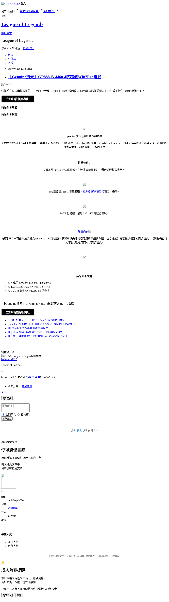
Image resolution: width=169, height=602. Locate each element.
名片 (10, 62)
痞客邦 (30, 377)
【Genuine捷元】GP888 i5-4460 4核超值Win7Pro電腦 (54, 77)
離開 (19, 595)
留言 (37, 377)
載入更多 (7, 398)
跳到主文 (6, 33)
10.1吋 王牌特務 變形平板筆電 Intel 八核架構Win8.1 (37, 336)
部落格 (12, 59)
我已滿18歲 (8, 595)
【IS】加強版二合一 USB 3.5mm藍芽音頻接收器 (36, 320)
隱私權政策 (103, 556)
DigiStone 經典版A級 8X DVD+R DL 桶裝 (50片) (35, 332)
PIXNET (60, 556)
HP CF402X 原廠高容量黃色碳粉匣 (28, 328)
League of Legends (22, 24)
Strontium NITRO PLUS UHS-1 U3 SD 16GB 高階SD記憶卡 (41, 324)
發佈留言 (7, 418)
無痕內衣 (83, 231)
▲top (4, 392)
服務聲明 (116, 556)
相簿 (10, 55)
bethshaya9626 (9, 359)
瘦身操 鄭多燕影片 (93, 191)
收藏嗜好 (28, 48)
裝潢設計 (27, 386)
